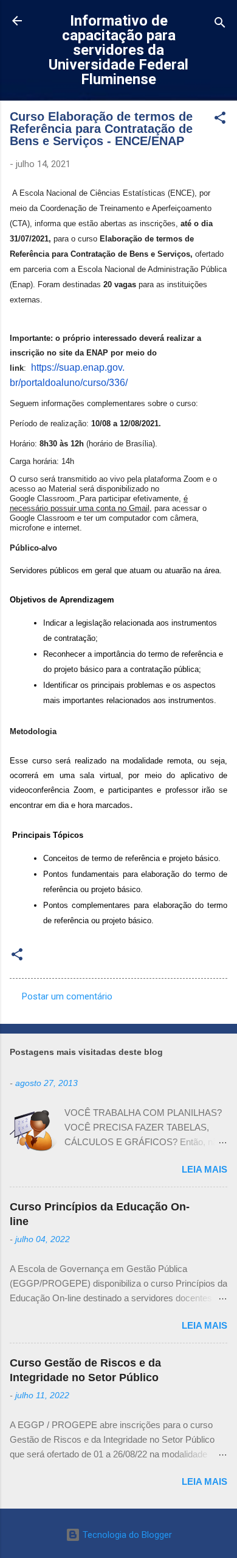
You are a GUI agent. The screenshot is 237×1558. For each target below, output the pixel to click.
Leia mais (204, 1169)
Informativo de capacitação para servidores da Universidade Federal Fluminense (118, 50)
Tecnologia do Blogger (126, 1534)
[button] (220, 119)
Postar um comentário (67, 996)
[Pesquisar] (220, 24)
